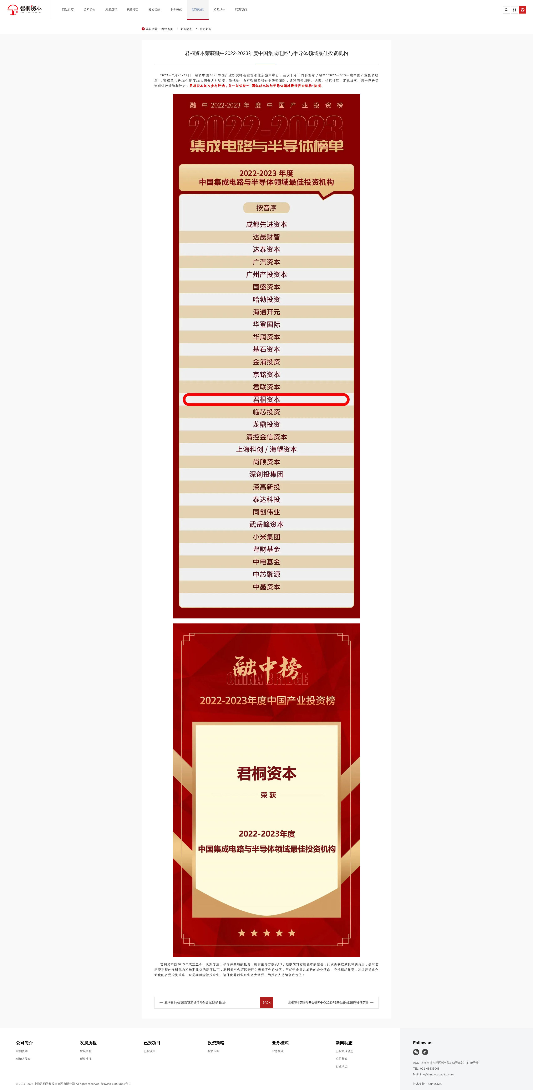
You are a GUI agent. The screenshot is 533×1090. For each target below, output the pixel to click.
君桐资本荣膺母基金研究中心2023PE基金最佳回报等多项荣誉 (328, 1002)
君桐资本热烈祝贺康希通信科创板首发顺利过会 (195, 1002)
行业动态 (341, 1066)
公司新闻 (205, 29)
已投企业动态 (344, 1051)
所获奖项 (86, 1058)
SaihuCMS (435, 1083)
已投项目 (150, 1051)
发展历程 (86, 1051)
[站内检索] (506, 10)
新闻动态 (186, 29)
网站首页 (167, 29)
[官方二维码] (514, 10)
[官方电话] (522, 10)
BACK (266, 1002)
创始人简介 (23, 1058)
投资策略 (213, 1051)
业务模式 (278, 1051)
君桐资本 (22, 1051)
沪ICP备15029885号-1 (116, 1083)
